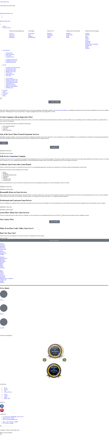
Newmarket (2, 275)
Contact (5, 94)
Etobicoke (2, 246)
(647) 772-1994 (3, 238)
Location (2, 327)
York (1, 250)
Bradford (2, 282)
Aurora (1, 274)
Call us (1, 300)
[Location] (3, 322)
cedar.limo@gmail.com (5, 316)
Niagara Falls (3, 253)
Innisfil (1, 281)
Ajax (1, 270)
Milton (1, 263)
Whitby (1, 271)
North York (2, 247)
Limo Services (6, 50)
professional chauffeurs (61, 110)
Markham (2, 257)
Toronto (2, 243)
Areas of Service (7, 27)
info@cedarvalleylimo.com (6, 13)
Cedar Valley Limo (4, 1)
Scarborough (3, 249)
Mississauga (3, 261)
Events (4, 65)
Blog (4, 95)
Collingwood (3, 279)
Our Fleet (5, 90)
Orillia (1, 266)
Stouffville (2, 277)
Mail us (1, 313)
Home (4, 26)
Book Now (5, 93)
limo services (11, 159)
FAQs (4, 91)
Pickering (2, 267)
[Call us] (3, 294)
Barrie (1, 265)
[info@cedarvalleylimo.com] (2, 9)
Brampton (2, 259)
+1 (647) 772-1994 (4, 302)
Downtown (2, 245)
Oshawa (2, 273)
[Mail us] (3, 308)
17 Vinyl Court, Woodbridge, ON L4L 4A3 (10, 330)
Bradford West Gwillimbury (6, 278)
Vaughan (2, 254)
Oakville (2, 262)
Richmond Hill (3, 258)
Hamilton (2, 251)
